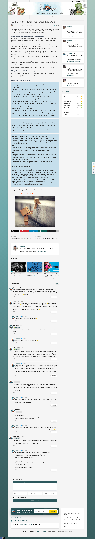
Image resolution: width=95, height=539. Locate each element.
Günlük (19, 17)
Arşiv (24, 1)
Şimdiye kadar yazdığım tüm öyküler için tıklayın (23, 193)
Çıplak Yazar (15, 25)
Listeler (27, 1)
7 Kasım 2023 (46, 278)
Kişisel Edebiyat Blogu (41, 531)
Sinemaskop (60, 17)
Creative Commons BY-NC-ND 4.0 (26, 524)
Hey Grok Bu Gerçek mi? (32, 273)
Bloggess (75, 17)
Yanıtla (54, 296)
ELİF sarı (66, 114)
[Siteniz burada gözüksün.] (11, 521)
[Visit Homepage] (48, 7)
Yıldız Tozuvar (69, 26)
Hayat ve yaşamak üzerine (72, 48)
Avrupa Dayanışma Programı (17, 518)
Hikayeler (26, 17)
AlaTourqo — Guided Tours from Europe (20, 520)
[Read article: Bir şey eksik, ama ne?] (18, 267)
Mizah (43, 17)
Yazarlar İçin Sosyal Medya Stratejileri (71, 517)
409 (53, 278)
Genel (31, 25)
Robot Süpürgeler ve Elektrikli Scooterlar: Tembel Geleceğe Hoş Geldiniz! (51, 275)
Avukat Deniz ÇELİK (70, 65)
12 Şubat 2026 (30, 275)
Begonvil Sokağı (67, 101)
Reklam (16, 1)
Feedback (10, 535)
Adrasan (65, 526)
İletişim (20, 1)
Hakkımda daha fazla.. (41, 251)
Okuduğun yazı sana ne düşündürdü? (21, 482)
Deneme (33, 17)
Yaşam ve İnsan (51, 17)
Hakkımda (11, 1)
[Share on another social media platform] (57, 231)
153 (19, 275)
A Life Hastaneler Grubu (16, 517)
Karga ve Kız (66, 112)
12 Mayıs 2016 (22, 25)
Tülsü (10, 8)
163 (36, 275)
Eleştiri (38, 17)
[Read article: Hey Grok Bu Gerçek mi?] (34, 267)
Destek (66, 1)
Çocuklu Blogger (70, 36)
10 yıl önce (26, 287)
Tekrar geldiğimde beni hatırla (20, 497)
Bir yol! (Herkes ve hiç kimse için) (73, 61)
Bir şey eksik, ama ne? (16, 273)
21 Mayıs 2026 (13, 275)
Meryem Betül (69, 53)
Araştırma (68, 17)
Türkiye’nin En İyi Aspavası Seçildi (70, 523)
